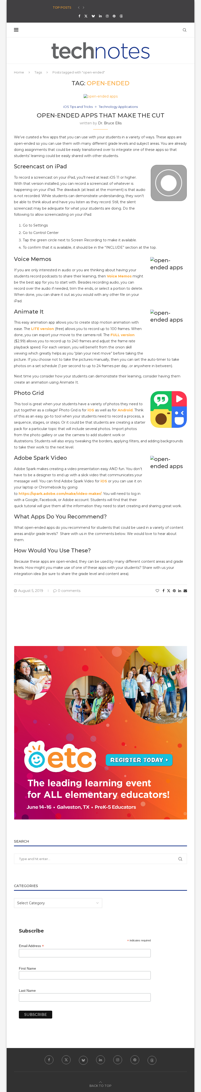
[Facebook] (79, 16)
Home (19, 72)
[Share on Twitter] (168, 591)
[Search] (184, 30)
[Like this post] (157, 591)
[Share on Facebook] (163, 591)
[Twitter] (86, 16)
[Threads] (121, 16)
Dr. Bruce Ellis (110, 123)
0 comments (69, 591)
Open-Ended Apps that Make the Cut (100, 115)
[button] (79, 8)
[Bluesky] (93, 16)
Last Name (27, 990)
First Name (27, 968)
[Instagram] (107, 16)
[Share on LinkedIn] (179, 591)
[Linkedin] (100, 16)
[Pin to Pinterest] (174, 591)
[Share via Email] (185, 591)
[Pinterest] (114, 16)
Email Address (31, 946)
